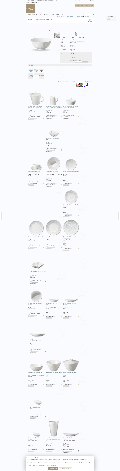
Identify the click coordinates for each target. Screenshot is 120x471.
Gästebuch (77, 0)
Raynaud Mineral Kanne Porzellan (35, 106)
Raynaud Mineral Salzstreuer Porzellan (37, 405)
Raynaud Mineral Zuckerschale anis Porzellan (53, 139)
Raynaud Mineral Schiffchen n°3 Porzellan (69, 304)
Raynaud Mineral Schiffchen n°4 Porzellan (52, 304)
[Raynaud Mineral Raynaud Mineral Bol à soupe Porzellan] (41, 44)
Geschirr (30, 2)
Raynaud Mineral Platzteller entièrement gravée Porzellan (71, 237)
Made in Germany (70, 16)
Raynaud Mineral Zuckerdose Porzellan (70, 106)
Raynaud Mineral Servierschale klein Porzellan (35, 373)
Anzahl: (71, 61)
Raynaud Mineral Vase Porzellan (52, 437)
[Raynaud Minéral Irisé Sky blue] (119, 216)
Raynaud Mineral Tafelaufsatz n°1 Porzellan (69, 438)
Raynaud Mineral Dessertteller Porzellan (71, 204)
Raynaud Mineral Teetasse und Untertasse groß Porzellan (34, 172)
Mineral (38, 2)
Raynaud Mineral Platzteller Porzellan (53, 236)
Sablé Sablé (36, 73)
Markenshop (84, 23)
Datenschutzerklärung (47, 465)
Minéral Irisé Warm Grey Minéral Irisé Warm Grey (41, 76)
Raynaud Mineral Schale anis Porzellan (37, 269)
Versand (29, 112)
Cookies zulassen (53, 468)
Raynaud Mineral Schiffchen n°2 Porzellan (36, 338)
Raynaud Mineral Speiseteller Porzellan (36, 236)
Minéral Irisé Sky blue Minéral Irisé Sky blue (30, 76)
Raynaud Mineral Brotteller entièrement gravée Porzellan (71, 172)
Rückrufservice (86, 0)
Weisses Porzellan (60, 16)
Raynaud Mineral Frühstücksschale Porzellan (35, 304)
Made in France (80, 16)
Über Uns (81, 0)
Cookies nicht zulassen (65, 468)
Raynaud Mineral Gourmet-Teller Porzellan (52, 172)
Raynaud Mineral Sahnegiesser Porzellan (53, 106)
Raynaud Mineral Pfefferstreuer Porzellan (34, 438)
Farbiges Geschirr (89, 16)
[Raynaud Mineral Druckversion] (86, 84)
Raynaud (34, 2)
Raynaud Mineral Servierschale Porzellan (54, 372)
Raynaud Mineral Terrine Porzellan (70, 372)
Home (27, 2)
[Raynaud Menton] (0, 216)
